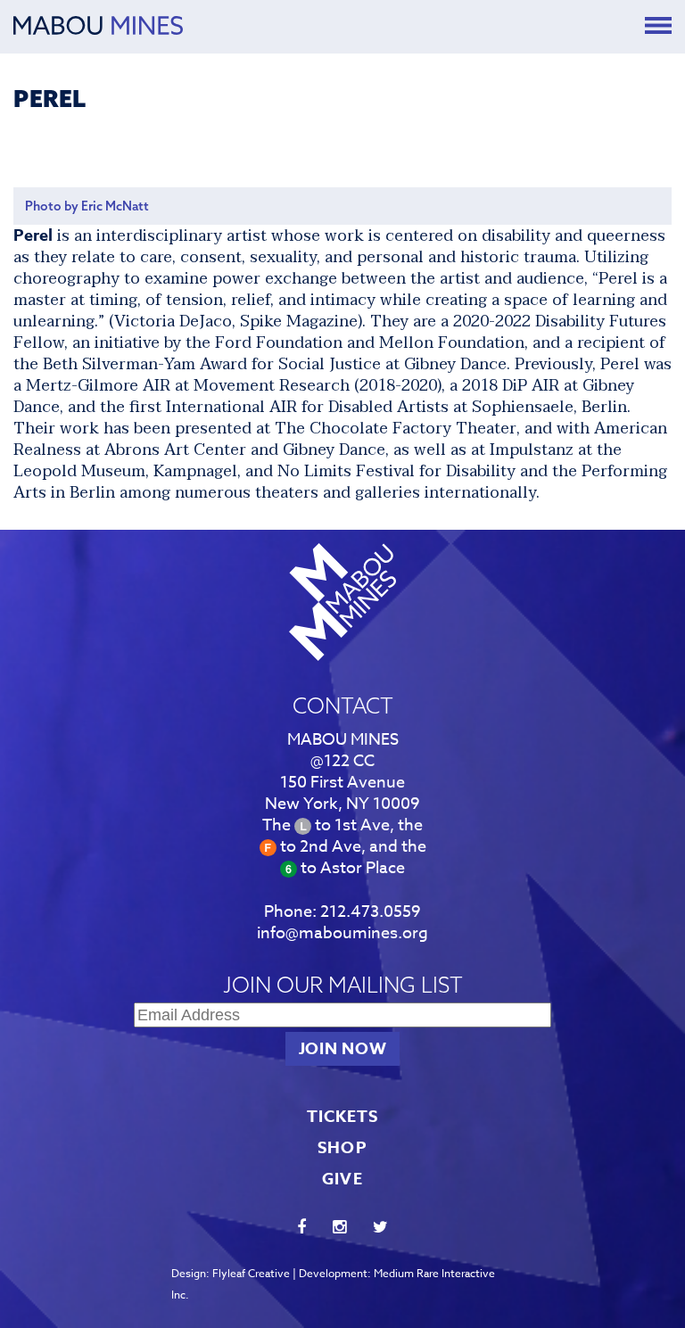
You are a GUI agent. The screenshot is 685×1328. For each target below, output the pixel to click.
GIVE (342, 1179)
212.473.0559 (370, 912)
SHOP (342, 1147)
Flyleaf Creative (251, 1273)
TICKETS (343, 1116)
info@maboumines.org (342, 933)
